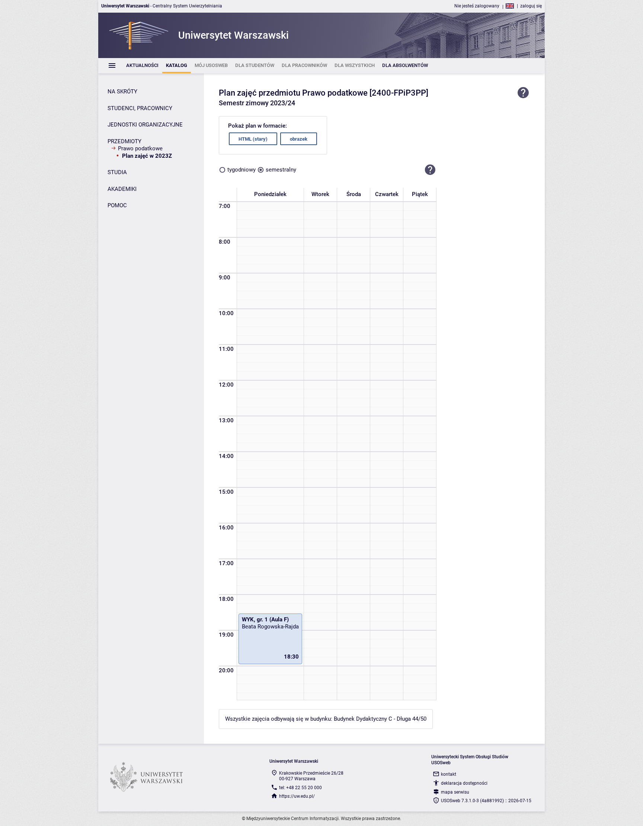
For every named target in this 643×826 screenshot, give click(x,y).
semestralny (281, 169)
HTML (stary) (253, 139)
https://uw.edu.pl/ (297, 796)
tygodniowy (241, 169)
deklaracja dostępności (464, 783)
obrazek (298, 139)
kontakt (448, 774)
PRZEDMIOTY (124, 141)
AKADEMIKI (122, 189)
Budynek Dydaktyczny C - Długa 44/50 (380, 718)
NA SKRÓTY (122, 91)
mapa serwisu (455, 792)
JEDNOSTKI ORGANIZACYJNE (145, 124)
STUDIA (117, 172)
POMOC (117, 205)
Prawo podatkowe (140, 148)
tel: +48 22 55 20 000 (300, 787)
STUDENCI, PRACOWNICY (140, 108)
